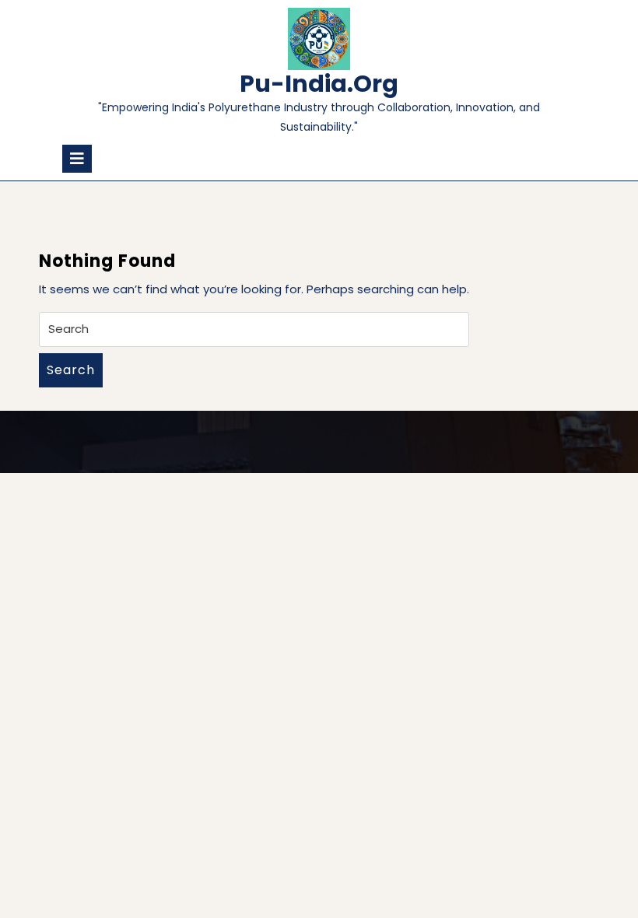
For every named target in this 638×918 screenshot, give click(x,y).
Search (71, 370)
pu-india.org (319, 83)
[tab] (77, 159)
